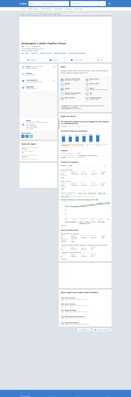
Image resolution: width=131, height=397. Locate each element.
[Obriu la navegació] (109, 3)
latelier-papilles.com (32, 88)
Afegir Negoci (79, 9)
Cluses (37, 14)
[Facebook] (23, 136)
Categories (68, 9)
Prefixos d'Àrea (45, 9)
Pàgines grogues (33, 9)
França (23, 14)
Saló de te (34, 53)
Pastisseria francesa (45, 53)
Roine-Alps (30, 14)
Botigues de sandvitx (60, 53)
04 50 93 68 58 (30, 75)
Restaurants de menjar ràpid (77, 53)
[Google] (27, 136)
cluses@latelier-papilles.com (34, 82)
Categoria (64, 165)
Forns (26, 53)
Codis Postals (58, 9)
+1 (53, 80)
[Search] (102, 3)
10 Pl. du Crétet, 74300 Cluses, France (37, 122)
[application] (85, 212)
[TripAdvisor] (31, 136)
